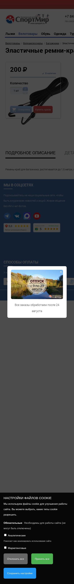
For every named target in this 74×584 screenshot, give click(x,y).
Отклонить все (15, 558)
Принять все (42, 558)
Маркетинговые (17, 548)
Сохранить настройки (20, 573)
